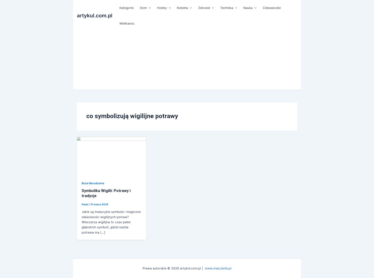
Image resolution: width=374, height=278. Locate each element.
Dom (143, 8)
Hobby (162, 8)
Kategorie (126, 8)
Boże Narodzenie (93, 183)
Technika (226, 8)
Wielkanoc (127, 23)
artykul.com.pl (94, 15)
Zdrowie (204, 8)
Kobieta (182, 8)
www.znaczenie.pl (218, 268)
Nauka (248, 8)
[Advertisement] (187, 60)
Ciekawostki (272, 8)
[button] (149, 8)
